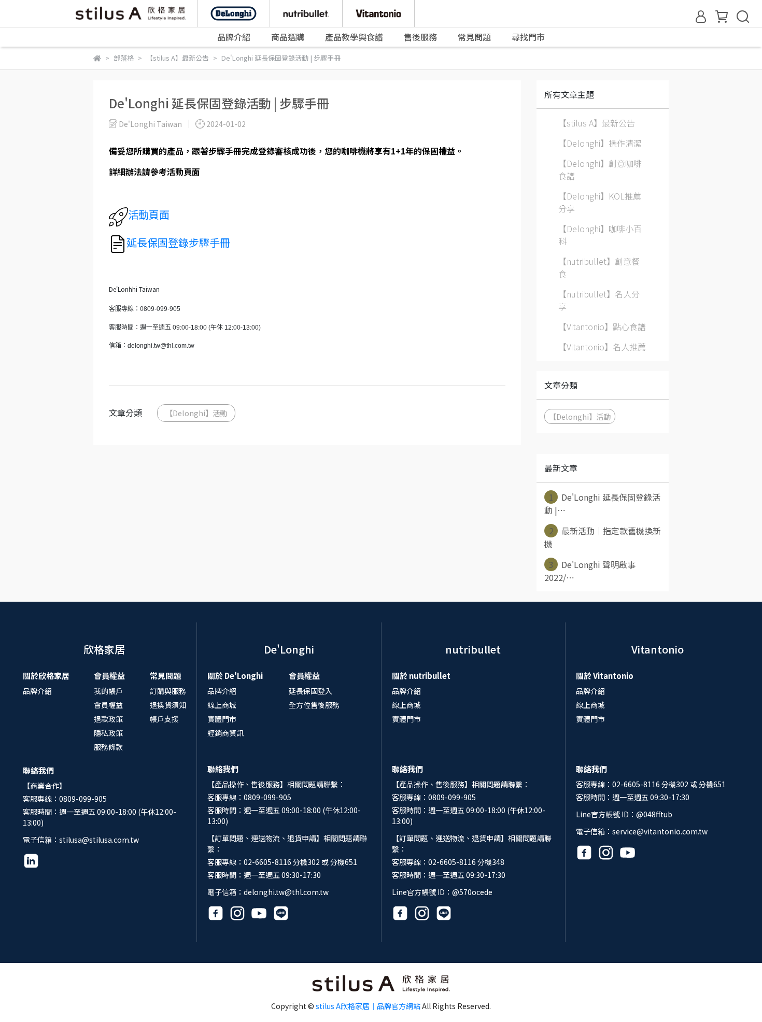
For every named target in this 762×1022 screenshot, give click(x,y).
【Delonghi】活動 (196, 412)
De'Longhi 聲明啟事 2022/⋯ (590, 571)
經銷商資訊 (225, 733)
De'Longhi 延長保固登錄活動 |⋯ (602, 503)
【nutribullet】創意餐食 (599, 267)
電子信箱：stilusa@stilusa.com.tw (81, 839)
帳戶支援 (164, 719)
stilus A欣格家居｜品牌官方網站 (368, 1006)
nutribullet (473, 649)
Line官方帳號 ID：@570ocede (442, 892)
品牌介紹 (37, 691)
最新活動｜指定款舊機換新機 (602, 537)
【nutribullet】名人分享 (599, 300)
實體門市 (221, 719)
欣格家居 (104, 649)
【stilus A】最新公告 (596, 123)
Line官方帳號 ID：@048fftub (624, 814)
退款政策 (108, 719)
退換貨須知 (168, 705)
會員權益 (108, 705)
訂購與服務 (168, 691)
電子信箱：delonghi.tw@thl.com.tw (268, 892)
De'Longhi (289, 649)
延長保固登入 (310, 691)
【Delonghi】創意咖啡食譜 (600, 169)
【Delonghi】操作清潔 (600, 143)
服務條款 (108, 747)
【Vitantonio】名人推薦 (602, 346)
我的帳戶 (108, 691)
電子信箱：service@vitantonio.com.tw (642, 831)
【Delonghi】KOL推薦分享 (599, 202)
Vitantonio (657, 649)
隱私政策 (108, 733)
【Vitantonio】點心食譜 (602, 326)
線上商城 (221, 705)
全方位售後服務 (314, 705)
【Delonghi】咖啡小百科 (600, 234)
